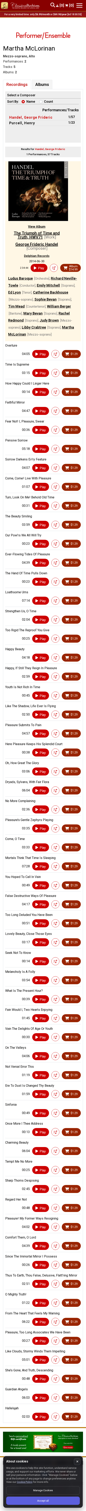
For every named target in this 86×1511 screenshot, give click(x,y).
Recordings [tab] (17, 84)
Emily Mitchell (48, 285)
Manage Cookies (43, 1490)
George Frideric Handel (36, 244)
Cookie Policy (24, 1481)
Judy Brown (49, 320)
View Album (36, 227)
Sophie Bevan (45, 299)
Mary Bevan (33, 313)
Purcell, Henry (22, 123)
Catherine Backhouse (50, 292)
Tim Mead (16, 306)
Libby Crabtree (34, 327)
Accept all (43, 1500)
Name (30, 101)
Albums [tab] (42, 84)
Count (48, 101)
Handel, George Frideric (31, 117)
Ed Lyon (14, 292)
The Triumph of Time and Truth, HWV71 (37, 235)
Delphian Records (36, 256)
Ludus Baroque (20, 278)
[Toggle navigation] (79, 5)
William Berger (59, 306)
